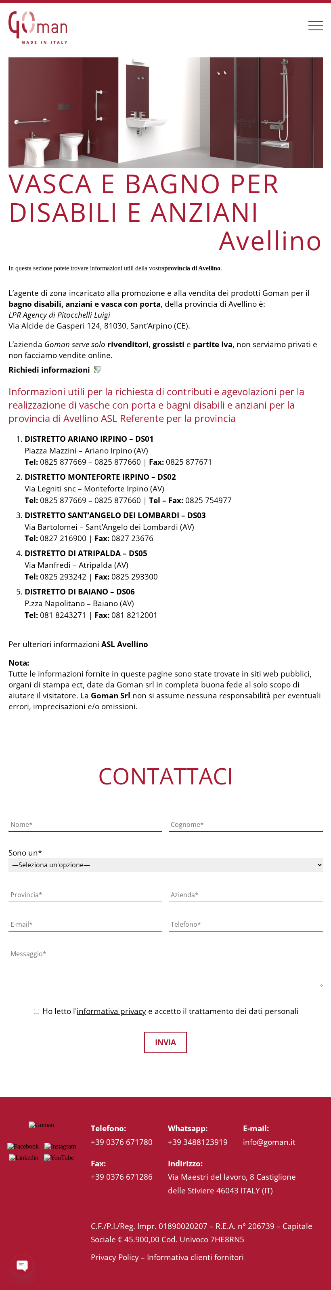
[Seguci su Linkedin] (23, 1157)
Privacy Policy (115, 1257)
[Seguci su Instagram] (60, 1146)
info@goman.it (269, 1141)
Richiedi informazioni (49, 369)
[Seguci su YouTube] (59, 1157)
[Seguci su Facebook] (23, 1146)
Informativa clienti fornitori (195, 1257)
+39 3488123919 (198, 1141)
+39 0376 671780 (122, 1141)
